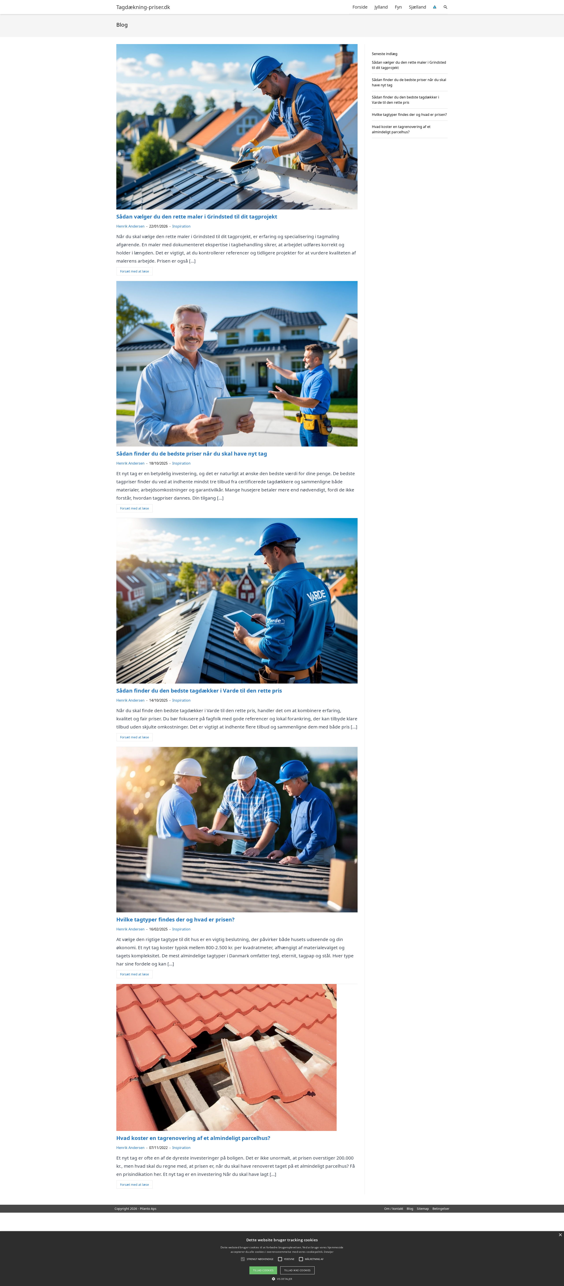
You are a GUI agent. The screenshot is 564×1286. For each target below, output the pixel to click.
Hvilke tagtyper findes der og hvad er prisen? (409, 114)
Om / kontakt (393, 1208)
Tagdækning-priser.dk (143, 7)
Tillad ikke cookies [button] (297, 1270)
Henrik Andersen (130, 226)
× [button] (560, 1235)
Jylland (381, 7)
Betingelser (440, 1208)
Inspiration (181, 226)
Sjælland (417, 7)
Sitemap (423, 1208)
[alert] (282, 1258)
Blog (410, 1208)
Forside (359, 7)
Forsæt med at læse (134, 271)
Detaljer (328, 1251)
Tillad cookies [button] (263, 1270)
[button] (282, 1279)
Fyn (398, 7)
